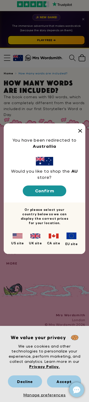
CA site (53, 243)
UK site (35, 243)
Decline (25, 381)
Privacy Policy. (44, 366)
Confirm (44, 190)
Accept (64, 381)
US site (17, 243)
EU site (71, 244)
